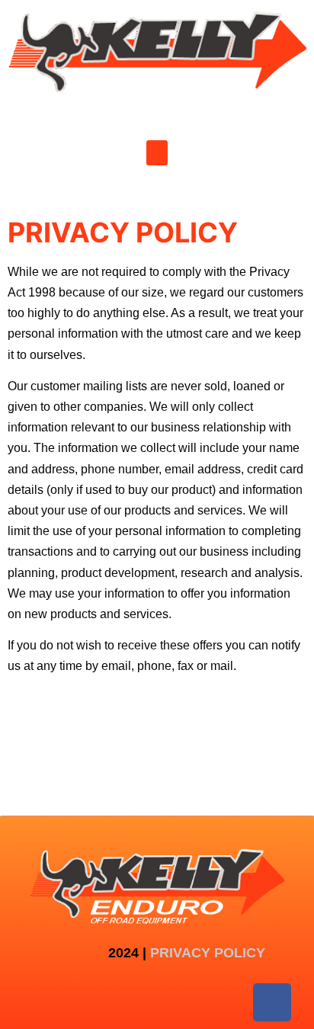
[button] (157, 152)
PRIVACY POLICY (207, 952)
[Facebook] (272, 1002)
